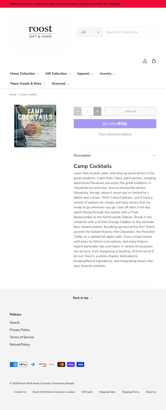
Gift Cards (87, 392)
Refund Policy (20, 344)
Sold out (130, 111)
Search (15, 322)
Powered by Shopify (63, 383)
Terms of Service (22, 337)
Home (13, 94)
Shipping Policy (130, 392)
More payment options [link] (115, 134)
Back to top (81, 298)
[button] (153, 61)
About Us (151, 392)
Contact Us (20, 392)
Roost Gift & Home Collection (35, 383)
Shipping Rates (107, 392)
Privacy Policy (20, 330)
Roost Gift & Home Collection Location (54, 392)
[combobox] (116, 32)
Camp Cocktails (28, 94)
